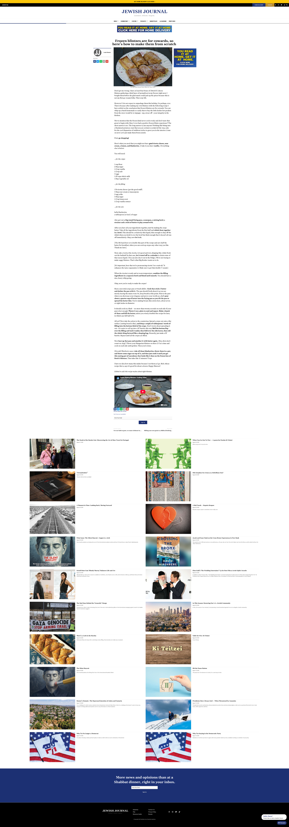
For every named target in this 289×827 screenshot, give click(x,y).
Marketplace (153, 21)
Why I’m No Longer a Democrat (87, 733)
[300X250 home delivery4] (185, 57)
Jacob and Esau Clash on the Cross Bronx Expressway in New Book (216, 538)
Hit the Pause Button (200, 668)
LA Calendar (163, 21)
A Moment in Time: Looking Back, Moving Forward (94, 505)
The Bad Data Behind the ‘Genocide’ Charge (92, 603)
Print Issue (172, 21)
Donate (150, 814)
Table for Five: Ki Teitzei (201, 636)
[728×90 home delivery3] (144, 28)
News (115, 21)
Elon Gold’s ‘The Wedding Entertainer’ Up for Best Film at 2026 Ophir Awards (220, 570)
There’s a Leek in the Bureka (86, 636)
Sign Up (143, 422)
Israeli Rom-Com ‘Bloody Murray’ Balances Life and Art (96, 570)
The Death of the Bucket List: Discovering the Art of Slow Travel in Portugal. (103, 440)
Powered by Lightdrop (151, 819)
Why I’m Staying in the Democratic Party (207, 733)
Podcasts (143, 21)
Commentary (124, 21)
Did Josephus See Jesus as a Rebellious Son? (208, 473)
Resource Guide (137, 814)
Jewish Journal (144, 12)
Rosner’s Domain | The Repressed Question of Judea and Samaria (99, 701)
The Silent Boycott (83, 668)
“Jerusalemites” (82, 473)
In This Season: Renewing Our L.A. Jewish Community (211, 603)
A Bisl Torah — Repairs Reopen (203, 505)
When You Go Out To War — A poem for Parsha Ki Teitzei (212, 440)
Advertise (135, 809)
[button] (94, 61)
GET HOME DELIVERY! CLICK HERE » (144, 1)
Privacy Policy (152, 812)
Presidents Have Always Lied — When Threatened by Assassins (214, 701)
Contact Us (151, 809)
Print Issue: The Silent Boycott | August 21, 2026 (93, 538)
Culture (134, 21)
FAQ (134, 812)
